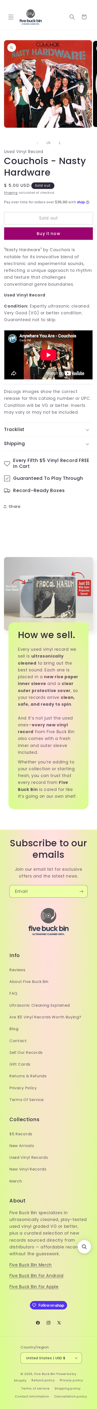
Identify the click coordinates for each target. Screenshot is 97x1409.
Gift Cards (19, 1064)
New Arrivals (21, 1145)
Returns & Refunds (28, 1076)
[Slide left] (37, 143)
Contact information (32, 1396)
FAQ (13, 993)
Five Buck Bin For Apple (34, 1287)
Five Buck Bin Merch (30, 1265)
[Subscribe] (81, 891)
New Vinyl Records (27, 1169)
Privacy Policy (23, 1088)
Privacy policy (71, 1380)
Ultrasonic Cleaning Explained (39, 1005)
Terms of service (35, 1388)
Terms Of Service (26, 1099)
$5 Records (20, 1134)
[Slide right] (59, 143)
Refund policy (43, 1380)
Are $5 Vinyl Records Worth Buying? (45, 1017)
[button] (11, 17)
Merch (15, 1181)
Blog (14, 1029)
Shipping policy (68, 1388)
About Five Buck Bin (28, 981)
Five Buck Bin (45, 1374)
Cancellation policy (70, 1396)
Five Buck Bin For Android (36, 1275)
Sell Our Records (26, 1052)
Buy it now (48, 233)
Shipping (10, 193)
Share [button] (14, 506)
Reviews (17, 970)
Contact (18, 1040)
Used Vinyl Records (28, 1157)
